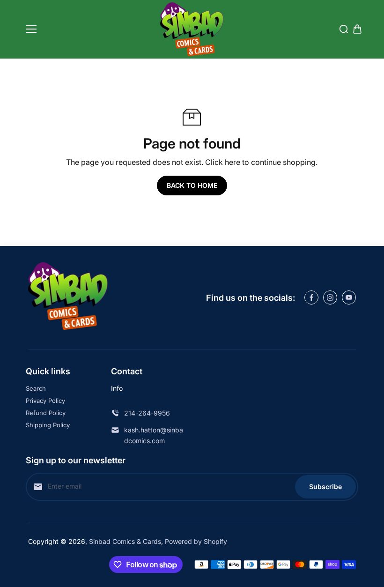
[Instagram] (330, 297)
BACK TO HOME (192, 185)
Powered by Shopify (196, 541)
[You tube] (349, 297)
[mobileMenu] (31, 29)
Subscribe (325, 486)
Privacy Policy (45, 400)
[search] (343, 29)
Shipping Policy (48, 425)
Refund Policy (46, 412)
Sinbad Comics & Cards (125, 541)
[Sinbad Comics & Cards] (191, 29)
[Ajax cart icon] (357, 29)
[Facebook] (311, 297)
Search (36, 388)
